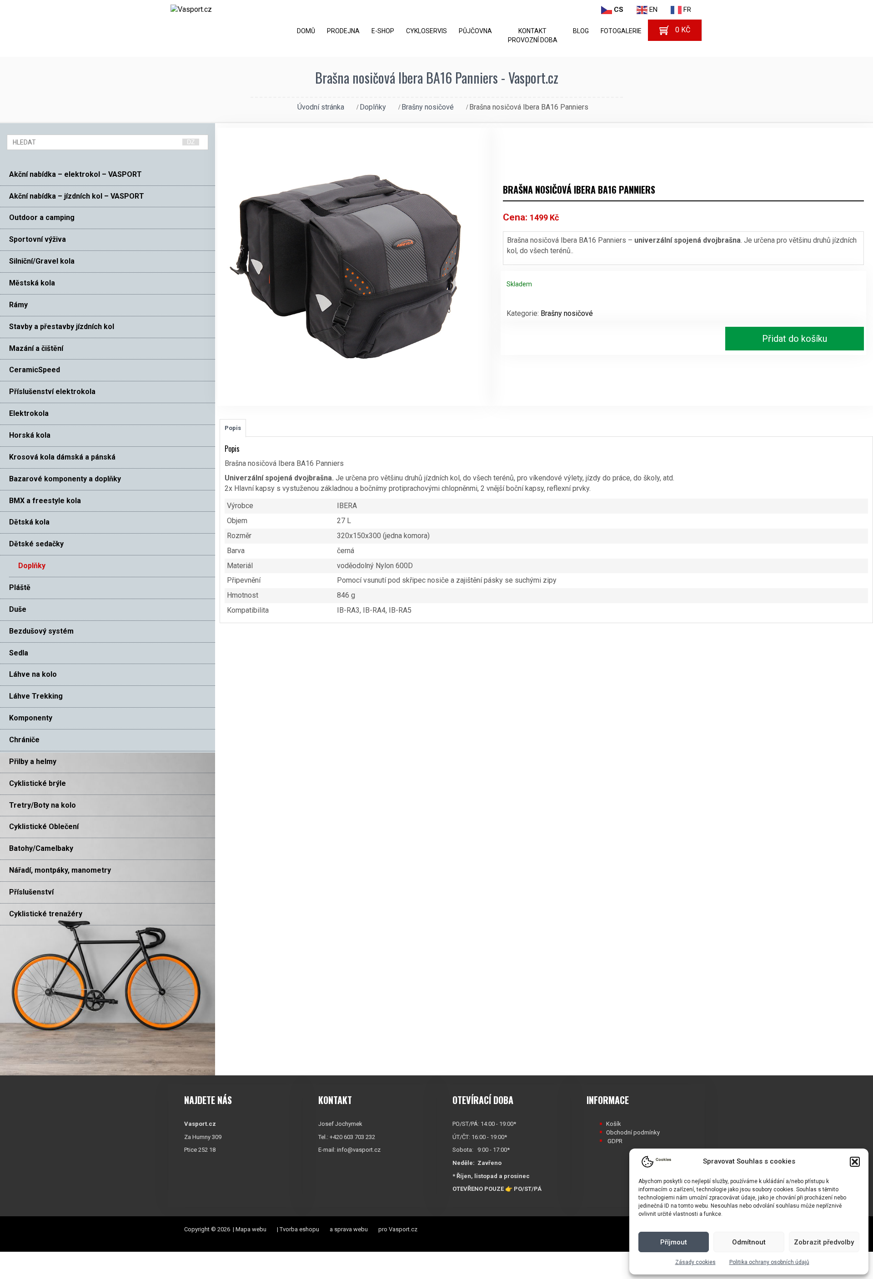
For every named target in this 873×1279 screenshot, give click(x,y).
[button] (854, 1161)
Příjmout (673, 1242)
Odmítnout (749, 1242)
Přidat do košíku (794, 338)
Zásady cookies (695, 1262)
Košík (613, 1123)
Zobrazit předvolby (824, 1242)
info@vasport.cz (359, 1149)
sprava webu (351, 1229)
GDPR (614, 1141)
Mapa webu (251, 1229)
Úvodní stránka (320, 107)
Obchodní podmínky (633, 1132)
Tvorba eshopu (299, 1229)
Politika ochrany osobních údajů (769, 1262)
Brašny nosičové (427, 107)
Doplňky (373, 107)
